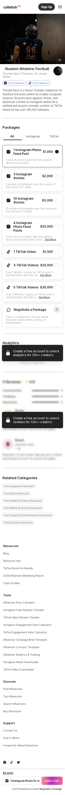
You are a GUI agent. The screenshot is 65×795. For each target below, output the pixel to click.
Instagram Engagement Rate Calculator (27, 624)
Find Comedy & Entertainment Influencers (28, 515)
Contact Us (10, 730)
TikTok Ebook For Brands (18, 568)
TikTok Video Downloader (18, 669)
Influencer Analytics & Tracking (21, 654)
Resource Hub (12, 560)
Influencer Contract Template (21, 647)
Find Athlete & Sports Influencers (23, 508)
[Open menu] (60, 7)
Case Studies (11, 583)
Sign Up (46, 7)
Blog (6, 553)
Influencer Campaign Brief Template (25, 639)
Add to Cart (52, 780)
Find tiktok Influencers (16, 493)
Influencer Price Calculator (19, 602)
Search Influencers (14, 703)
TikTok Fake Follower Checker (21, 617)
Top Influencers (12, 696)
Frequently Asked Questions (20, 745)
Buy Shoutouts (12, 711)
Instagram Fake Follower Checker (23, 609)
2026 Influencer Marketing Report (23, 575)
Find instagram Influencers (19, 486)
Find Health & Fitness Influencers (23, 500)
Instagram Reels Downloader (21, 662)
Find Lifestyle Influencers (18, 522)
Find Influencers (12, 688)
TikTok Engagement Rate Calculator (25, 632)
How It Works (11, 737)
